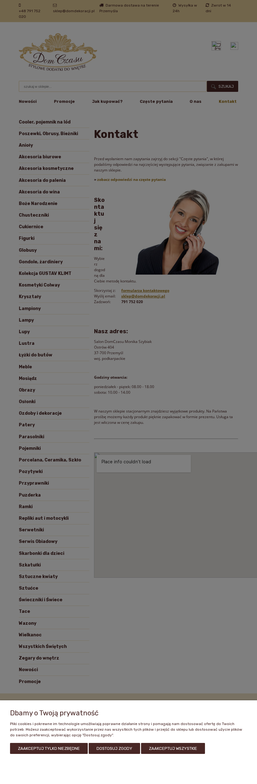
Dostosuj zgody (114, 748)
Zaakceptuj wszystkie (173, 748)
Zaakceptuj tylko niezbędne (49, 748)
